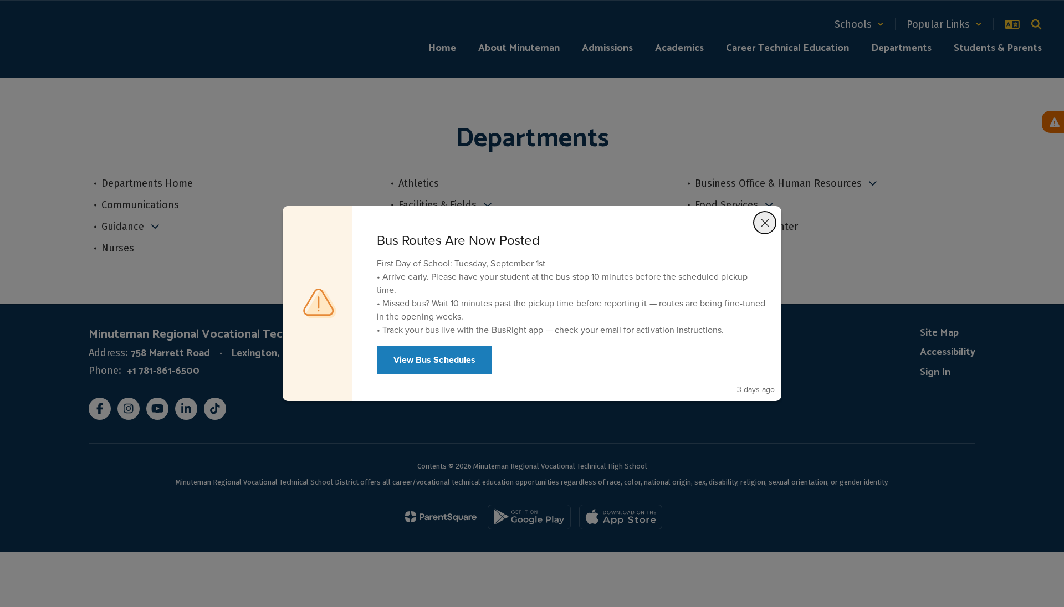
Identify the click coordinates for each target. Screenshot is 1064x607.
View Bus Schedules (434, 359)
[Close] (765, 223)
